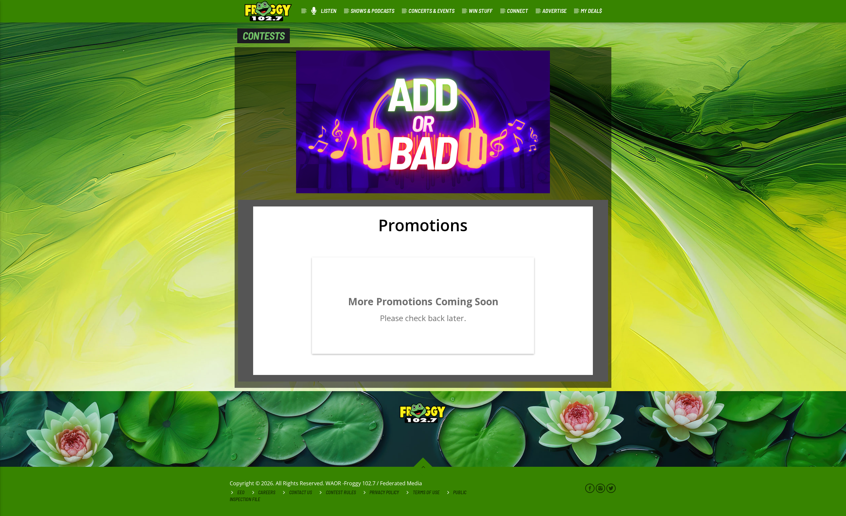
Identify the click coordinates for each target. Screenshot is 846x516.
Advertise (554, 10)
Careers (266, 492)
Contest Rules (341, 492)
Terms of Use (426, 492)
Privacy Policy (384, 492)
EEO (241, 492)
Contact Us (300, 492)
